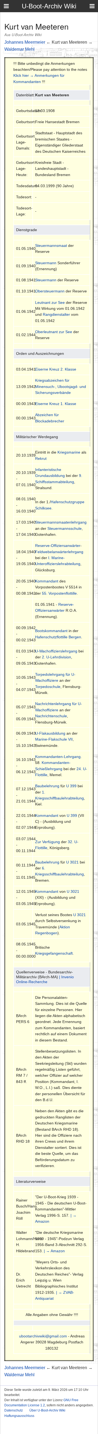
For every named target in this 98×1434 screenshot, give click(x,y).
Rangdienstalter (56, 314)
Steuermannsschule (64, 528)
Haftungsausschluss (19, 1416)
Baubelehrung (47, 786)
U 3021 (72, 862)
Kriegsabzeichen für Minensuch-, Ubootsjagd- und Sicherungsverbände (60, 386)
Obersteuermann (50, 291)
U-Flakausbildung (50, 733)
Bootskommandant (51, 631)
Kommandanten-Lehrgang (58, 756)
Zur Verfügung (47, 842)
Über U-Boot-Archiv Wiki (47, 1410)
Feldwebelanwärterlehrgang (59, 552)
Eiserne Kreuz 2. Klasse (55, 369)
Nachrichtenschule (51, 716)
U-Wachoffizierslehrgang (56, 651)
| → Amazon (54, 1251)
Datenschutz (13, 1410)
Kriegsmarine (68, 452)
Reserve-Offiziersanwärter (57, 545)
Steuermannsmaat (51, 245)
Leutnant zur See (50, 302)
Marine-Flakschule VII (54, 739)
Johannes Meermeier (24, 42)
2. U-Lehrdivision (56, 657)
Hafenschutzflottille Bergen (58, 637)
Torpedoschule (47, 686)
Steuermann (45, 263)
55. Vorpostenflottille (59, 593)
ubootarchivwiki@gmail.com (43, 1336)
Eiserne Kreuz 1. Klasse (55, 403)
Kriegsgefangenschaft (54, 953)
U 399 (71, 786)
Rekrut (41, 458)
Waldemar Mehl (19, 49)
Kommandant (46, 581)
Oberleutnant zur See (53, 332)
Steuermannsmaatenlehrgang (61, 522)
